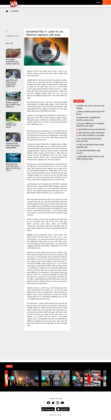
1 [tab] (46, 387)
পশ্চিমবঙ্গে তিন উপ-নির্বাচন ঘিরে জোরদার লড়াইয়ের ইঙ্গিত (13, 146)
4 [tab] (54, 387)
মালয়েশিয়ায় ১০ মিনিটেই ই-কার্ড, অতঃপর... (11, 125)
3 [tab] (51, 387)
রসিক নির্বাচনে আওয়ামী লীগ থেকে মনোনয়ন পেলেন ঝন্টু (12, 62)
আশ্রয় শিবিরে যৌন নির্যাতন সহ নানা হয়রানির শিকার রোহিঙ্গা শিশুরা (12, 83)
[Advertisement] (56, 20)
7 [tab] (62, 387)
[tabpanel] (55, 378)
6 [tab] (59, 387)
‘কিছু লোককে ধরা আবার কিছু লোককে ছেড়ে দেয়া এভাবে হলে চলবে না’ (13, 167)
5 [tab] (57, 387)
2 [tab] (49, 387)
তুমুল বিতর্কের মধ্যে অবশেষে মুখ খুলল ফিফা (91, 129)
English (98, 2)
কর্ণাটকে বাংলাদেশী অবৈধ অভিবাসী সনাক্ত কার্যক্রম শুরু (13, 105)
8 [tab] (64, 387)
